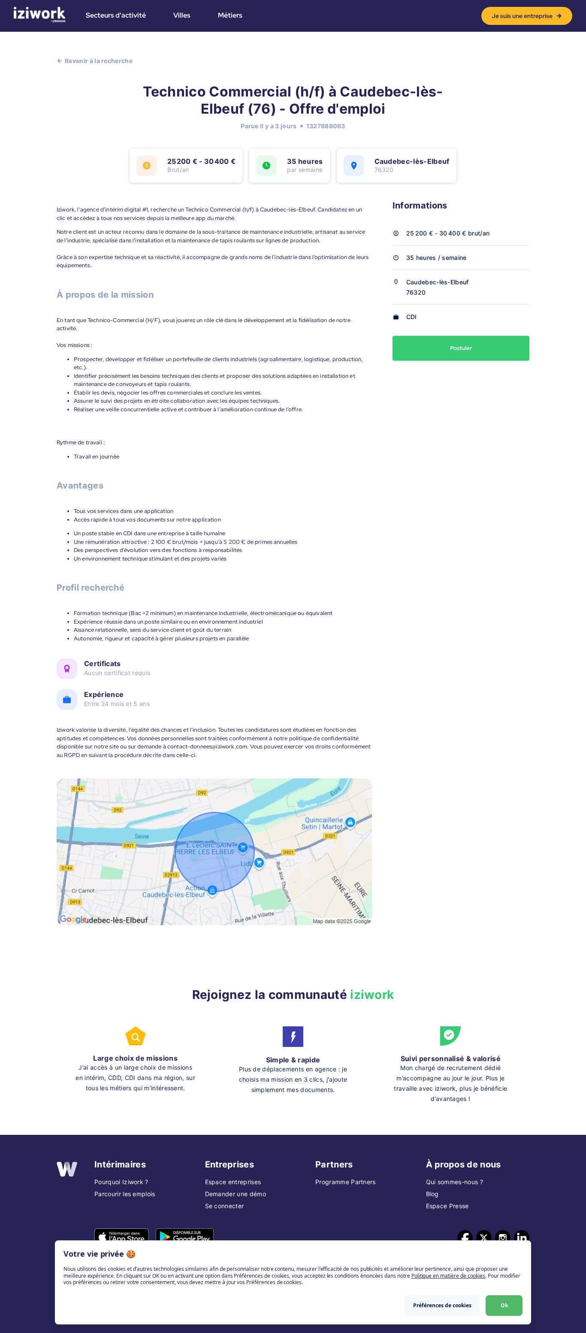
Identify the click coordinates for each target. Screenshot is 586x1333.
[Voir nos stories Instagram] (502, 1238)
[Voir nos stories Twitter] (484, 1238)
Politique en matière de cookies (448, 1275)
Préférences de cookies (442, 1305)
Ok (504, 1305)
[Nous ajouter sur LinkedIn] (521, 1238)
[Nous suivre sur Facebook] (465, 1238)
